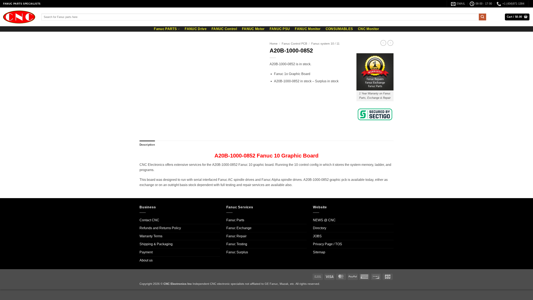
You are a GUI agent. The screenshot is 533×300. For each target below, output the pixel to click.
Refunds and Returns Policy (160, 228)
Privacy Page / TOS (327, 244)
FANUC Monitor (307, 29)
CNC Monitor (368, 29)
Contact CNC (149, 220)
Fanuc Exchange (239, 228)
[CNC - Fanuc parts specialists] (19, 17)
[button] (517, 17)
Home (274, 43)
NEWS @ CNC (324, 220)
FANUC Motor (253, 29)
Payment (146, 252)
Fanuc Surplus (237, 252)
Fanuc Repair (236, 236)
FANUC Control (224, 29)
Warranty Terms (150, 236)
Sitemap (319, 252)
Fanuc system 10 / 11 (325, 43)
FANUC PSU (280, 29)
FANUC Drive (196, 29)
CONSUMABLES (339, 29)
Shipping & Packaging (156, 244)
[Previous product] (390, 43)
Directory (319, 228)
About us (146, 260)
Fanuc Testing (236, 244)
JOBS (317, 236)
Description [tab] (147, 144)
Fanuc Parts (235, 220)
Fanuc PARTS (165, 29)
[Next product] (383, 43)
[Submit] (482, 17)
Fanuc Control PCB (294, 43)
